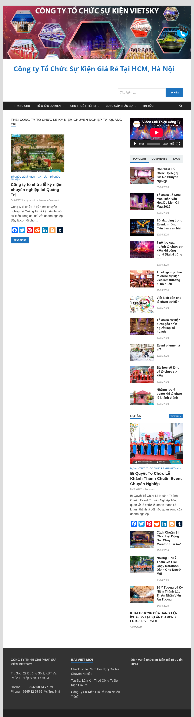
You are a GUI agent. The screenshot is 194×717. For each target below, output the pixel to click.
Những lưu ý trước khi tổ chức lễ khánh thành (169, 393)
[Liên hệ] (181, 31)
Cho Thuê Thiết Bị (83, 105)
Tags (176, 158)
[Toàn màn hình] (178, 144)
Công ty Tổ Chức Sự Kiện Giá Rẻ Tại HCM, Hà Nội (94, 68)
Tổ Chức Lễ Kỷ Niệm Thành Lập (29, 177)
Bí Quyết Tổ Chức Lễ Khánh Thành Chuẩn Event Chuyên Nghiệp (156, 478)
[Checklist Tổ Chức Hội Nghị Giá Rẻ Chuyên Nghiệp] (142, 183)
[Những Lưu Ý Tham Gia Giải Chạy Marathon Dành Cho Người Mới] (142, 572)
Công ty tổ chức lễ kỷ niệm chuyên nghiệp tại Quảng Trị (37, 189)
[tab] (139, 159)
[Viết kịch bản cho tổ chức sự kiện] (142, 312)
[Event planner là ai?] (142, 359)
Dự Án (134, 468)
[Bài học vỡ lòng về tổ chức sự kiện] (142, 381)
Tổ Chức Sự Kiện (48, 105)
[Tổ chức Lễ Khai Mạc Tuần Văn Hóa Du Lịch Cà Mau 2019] (142, 209)
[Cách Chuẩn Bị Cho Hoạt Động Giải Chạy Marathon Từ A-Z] (142, 546)
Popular (139, 158)
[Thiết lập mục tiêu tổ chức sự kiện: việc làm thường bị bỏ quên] (142, 286)
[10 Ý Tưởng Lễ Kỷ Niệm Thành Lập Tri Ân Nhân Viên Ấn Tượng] (142, 601)
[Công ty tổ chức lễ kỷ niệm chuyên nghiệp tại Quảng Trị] (37, 155)
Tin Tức (147, 105)
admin (32, 200)
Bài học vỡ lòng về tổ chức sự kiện (168, 371)
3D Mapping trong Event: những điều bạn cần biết (169, 224)
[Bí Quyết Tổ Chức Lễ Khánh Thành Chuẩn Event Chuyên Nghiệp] (156, 464)
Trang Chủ (22, 105)
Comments (159, 158)
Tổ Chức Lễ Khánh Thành (165, 468)
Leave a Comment (49, 200)
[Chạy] (135, 144)
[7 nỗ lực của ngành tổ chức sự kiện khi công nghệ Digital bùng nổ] (142, 256)
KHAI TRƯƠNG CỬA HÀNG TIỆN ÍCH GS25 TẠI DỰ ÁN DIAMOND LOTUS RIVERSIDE (154, 617)
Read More (20, 240)
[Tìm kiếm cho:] (150, 92)
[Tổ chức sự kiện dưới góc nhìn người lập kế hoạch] (142, 334)
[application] (156, 133)
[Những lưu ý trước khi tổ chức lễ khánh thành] (142, 403)
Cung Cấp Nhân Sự (119, 105)
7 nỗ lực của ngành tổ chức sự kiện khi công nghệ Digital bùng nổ (170, 250)
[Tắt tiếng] (172, 144)
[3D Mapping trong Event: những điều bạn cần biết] (142, 234)
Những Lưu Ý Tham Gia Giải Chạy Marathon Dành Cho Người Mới (169, 565)
